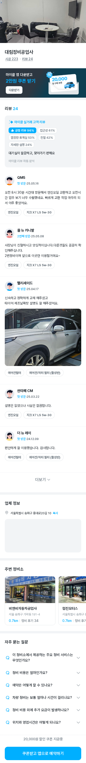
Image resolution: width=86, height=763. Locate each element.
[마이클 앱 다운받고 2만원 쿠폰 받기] (43, 83)
